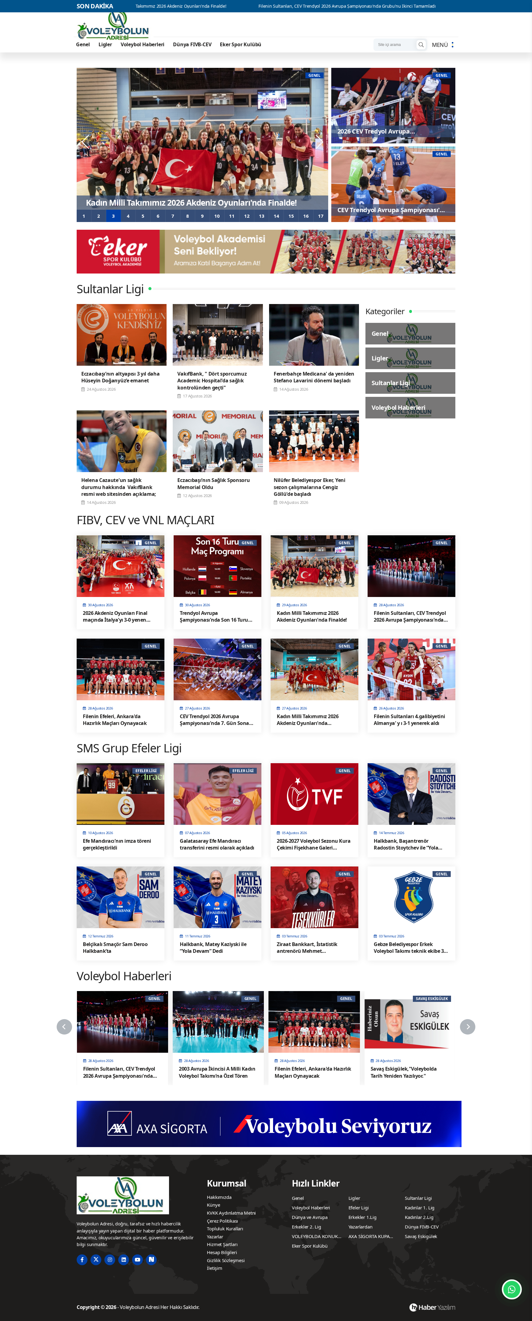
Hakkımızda (219, 1197)
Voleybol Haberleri (142, 44)
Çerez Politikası (222, 1221)
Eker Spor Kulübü (240, 44)
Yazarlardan (361, 1227)
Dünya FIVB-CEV (192, 44)
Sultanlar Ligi (418, 1198)
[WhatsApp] (512, 1289)
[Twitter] (96, 1259)
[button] (84, 216)
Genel (83, 44)
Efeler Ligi (359, 1207)
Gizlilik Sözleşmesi (225, 1260)
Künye (213, 1205)
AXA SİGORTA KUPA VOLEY (369, 1237)
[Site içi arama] (421, 44)
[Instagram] (109, 1259)
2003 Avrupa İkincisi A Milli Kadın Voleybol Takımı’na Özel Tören (435, 6)
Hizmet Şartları (222, 1244)
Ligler (105, 44)
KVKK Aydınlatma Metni (231, 1213)
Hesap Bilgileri (222, 1252)
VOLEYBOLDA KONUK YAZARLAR (315, 1237)
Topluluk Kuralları (225, 1228)
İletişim (214, 1268)
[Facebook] (82, 1259)
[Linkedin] (123, 1259)
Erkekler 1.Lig (363, 1217)
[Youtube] (137, 1259)
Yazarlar (215, 1236)
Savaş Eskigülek (421, 1236)
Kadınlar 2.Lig (419, 1217)
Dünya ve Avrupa (310, 1217)
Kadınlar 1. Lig (419, 1207)
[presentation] (86, 142)
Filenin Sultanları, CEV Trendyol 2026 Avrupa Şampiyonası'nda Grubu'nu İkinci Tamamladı (252, 6)
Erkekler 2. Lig (306, 1227)
